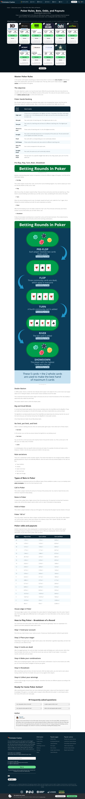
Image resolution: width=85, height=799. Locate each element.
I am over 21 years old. (13, 761)
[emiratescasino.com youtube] (9, 776)
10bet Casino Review (68, 745)
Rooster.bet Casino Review (70, 739)
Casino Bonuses (53, 752)
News (38, 752)
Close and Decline (60, 796)
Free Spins (52, 745)
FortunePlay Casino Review (70, 743)
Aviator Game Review (55, 750)
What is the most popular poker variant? (53, 708)
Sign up (22, 767)
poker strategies (19, 483)
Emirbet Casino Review (69, 748)
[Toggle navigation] (79, 2)
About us (39, 748)
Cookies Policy (42, 797)
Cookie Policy (39, 741)
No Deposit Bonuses (54, 741)
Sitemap (38, 750)
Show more (76, 21)
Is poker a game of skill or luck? (51, 704)
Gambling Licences (41, 745)
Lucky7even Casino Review (70, 741)
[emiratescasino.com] (8, 1)
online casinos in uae (23, 94)
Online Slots (53, 739)
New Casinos (53, 748)
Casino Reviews (53, 743)
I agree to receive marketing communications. (18, 762)
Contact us (39, 743)
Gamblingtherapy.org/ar (12, 42)
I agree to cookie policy (14, 763)
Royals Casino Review (69, 750)
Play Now (13, 35)
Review (12, 38)
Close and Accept (72, 796)
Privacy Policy (39, 739)
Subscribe (74, 1)
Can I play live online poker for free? (24, 708)
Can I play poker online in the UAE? (24, 704)
